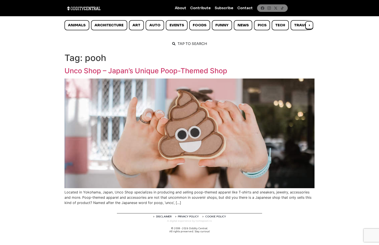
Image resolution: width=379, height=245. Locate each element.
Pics (262, 25)
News (243, 25)
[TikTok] (282, 8)
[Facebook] (262, 8)
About (180, 8)
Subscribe (224, 8)
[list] (189, 25)
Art (136, 25)
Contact (245, 8)
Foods (199, 25)
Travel (301, 25)
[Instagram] (269, 8)
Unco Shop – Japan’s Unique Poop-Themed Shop (145, 70)
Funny (222, 25)
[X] (275, 8)
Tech (280, 25)
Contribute (200, 8)
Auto (155, 25)
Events (177, 25)
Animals (77, 25)
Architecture (109, 25)
